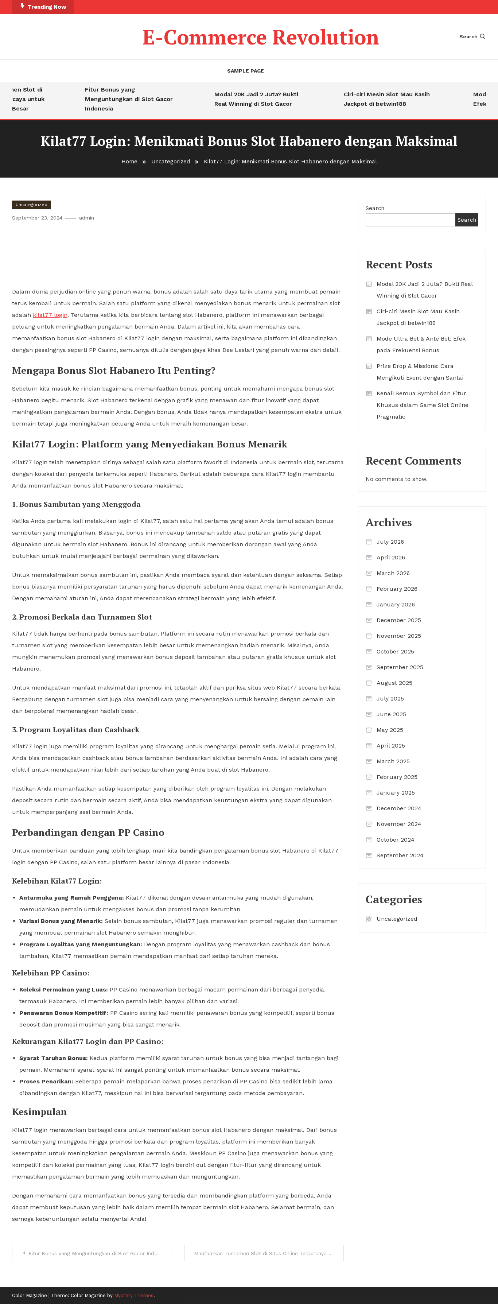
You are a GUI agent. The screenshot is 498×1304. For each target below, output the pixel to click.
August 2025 (394, 682)
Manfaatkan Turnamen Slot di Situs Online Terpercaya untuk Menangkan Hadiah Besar (269, 1253)
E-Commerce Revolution (261, 36)
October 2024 (396, 839)
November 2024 (399, 823)
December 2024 (399, 808)
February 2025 (397, 776)
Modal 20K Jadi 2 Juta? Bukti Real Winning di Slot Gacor (246, 99)
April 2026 (391, 557)
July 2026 (390, 541)
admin (86, 218)
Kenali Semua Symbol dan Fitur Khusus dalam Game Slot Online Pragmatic (422, 405)
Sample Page (245, 71)
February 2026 (397, 588)
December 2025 (399, 620)
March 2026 (393, 573)
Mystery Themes (133, 1295)
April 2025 (391, 745)
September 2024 (400, 855)
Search (468, 36)
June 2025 (391, 714)
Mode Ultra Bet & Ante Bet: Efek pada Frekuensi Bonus (421, 344)
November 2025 (399, 635)
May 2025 (390, 729)
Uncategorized (31, 204)
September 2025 (400, 667)
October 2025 (395, 651)
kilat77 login (50, 314)
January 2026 (396, 604)
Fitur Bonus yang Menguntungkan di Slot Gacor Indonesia (119, 99)
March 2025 (393, 761)
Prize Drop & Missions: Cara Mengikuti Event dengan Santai (420, 371)
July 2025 (390, 698)
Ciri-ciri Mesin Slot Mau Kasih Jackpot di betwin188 (377, 99)
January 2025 (396, 792)
